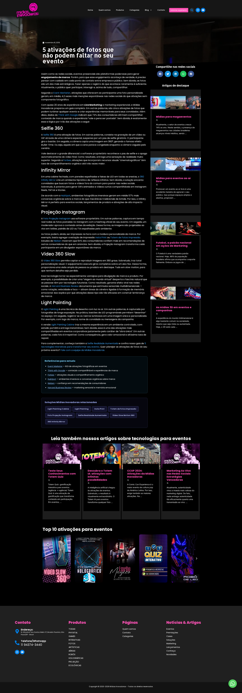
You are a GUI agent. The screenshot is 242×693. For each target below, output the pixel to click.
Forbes (67, 160)
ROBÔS (72, 654)
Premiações (172, 632)
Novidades (171, 654)
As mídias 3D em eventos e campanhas (173, 309)
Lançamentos (173, 647)
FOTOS (72, 643)
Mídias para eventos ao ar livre (173, 179)
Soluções (170, 639)
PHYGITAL (73, 632)
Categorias (134, 10)
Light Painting (51, 309)
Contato (161, 10)
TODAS (72, 629)
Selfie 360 (48, 134)
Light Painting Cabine (62, 324)
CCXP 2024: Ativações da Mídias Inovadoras (140, 473)
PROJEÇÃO (74, 661)
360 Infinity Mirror (56, 421)
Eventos (170, 629)
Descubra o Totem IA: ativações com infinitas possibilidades (100, 475)
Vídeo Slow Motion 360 (123, 415)
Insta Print (101, 237)
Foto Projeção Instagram (57, 218)
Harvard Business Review (65, 286)
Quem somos (104, 10)
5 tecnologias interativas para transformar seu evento (93, 345)
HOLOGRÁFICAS (76, 658)
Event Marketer (61, 92)
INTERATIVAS (74, 639)
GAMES (72, 636)
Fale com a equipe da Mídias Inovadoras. (83, 350)
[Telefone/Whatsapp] (17, 642)
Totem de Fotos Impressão (125, 237)
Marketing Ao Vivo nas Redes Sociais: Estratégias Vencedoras (179, 475)
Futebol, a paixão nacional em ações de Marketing (173, 244)
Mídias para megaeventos (173, 116)
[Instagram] (198, 10)
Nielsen (57, 240)
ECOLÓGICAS (75, 665)
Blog (147, 10)
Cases (169, 636)
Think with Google (68, 115)
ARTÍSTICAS (74, 647)
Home (90, 10)
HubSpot (65, 195)
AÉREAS (72, 650)
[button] (192, 10)
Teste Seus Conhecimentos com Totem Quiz (62, 473)
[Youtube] (203, 10)
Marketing (171, 643)
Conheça (170, 650)
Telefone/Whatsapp (33, 641)
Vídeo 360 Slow (52, 260)
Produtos (120, 10)
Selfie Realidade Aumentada (102, 343)
